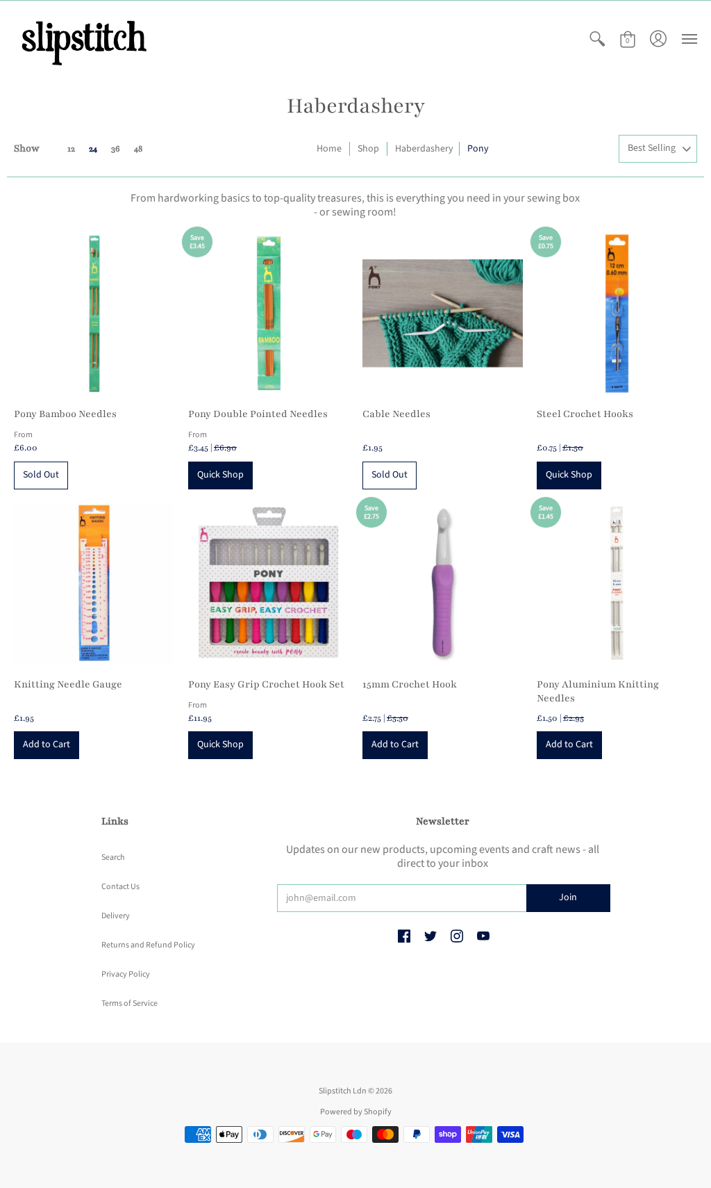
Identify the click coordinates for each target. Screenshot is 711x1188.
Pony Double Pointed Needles (258, 414)
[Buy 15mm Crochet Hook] (442, 583)
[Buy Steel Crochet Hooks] (617, 313)
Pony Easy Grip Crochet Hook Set (266, 684)
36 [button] (115, 148)
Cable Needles (396, 414)
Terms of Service (129, 1003)
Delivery (115, 916)
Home (329, 149)
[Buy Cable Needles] (442, 313)
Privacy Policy (125, 974)
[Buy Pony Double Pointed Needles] (268, 313)
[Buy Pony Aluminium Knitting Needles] (617, 583)
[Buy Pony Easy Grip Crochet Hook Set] (268, 583)
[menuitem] (597, 39)
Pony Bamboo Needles (65, 414)
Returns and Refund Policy (148, 945)
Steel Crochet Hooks (585, 414)
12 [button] (71, 148)
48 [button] (138, 148)
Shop (368, 149)
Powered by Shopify (356, 1112)
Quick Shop (220, 475)
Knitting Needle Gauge (68, 684)
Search (113, 857)
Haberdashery (424, 149)
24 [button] (93, 148)
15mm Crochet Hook (409, 684)
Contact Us (120, 887)
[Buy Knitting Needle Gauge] (94, 583)
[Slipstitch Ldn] (83, 39)
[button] (597, 39)
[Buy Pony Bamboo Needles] (94, 313)
